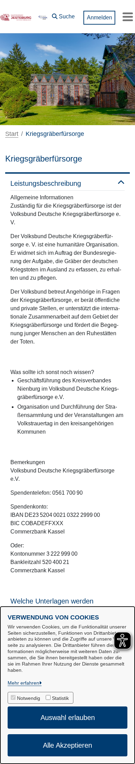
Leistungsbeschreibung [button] (45, 183)
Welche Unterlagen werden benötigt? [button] (51, 605)
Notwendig (28, 698)
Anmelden (99, 17)
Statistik (60, 698)
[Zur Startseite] (15, 17)
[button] (63, 15)
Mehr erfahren (23, 683)
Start (11, 133)
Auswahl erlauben (67, 717)
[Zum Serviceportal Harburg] (42, 17)
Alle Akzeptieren (67, 745)
